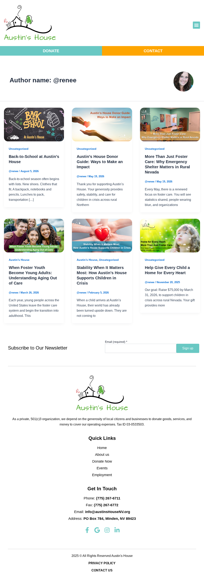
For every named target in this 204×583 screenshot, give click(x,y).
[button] (196, 25)
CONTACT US (102, 570)
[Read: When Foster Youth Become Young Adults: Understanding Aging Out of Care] (34, 235)
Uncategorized (18, 148)
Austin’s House (19, 259)
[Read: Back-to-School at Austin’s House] (34, 124)
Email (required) (116, 341)
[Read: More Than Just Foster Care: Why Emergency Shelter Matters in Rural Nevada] (170, 124)
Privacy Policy (102, 563)
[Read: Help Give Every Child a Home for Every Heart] (170, 235)
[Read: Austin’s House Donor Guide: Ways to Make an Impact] (102, 124)
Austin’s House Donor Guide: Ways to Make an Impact (100, 161)
